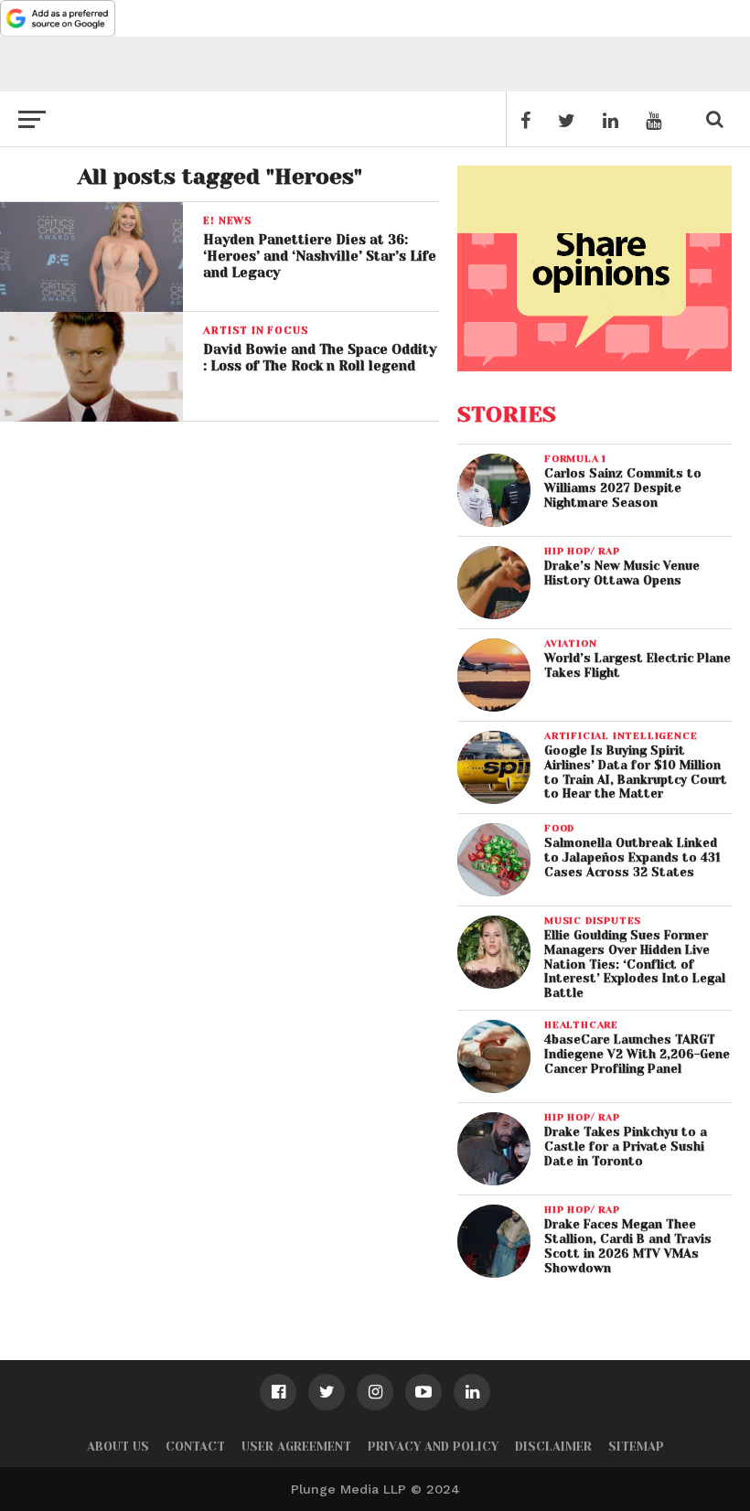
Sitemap (636, 1446)
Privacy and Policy (433, 1446)
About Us (118, 1446)
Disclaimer (553, 1446)
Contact (195, 1446)
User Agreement (296, 1446)
